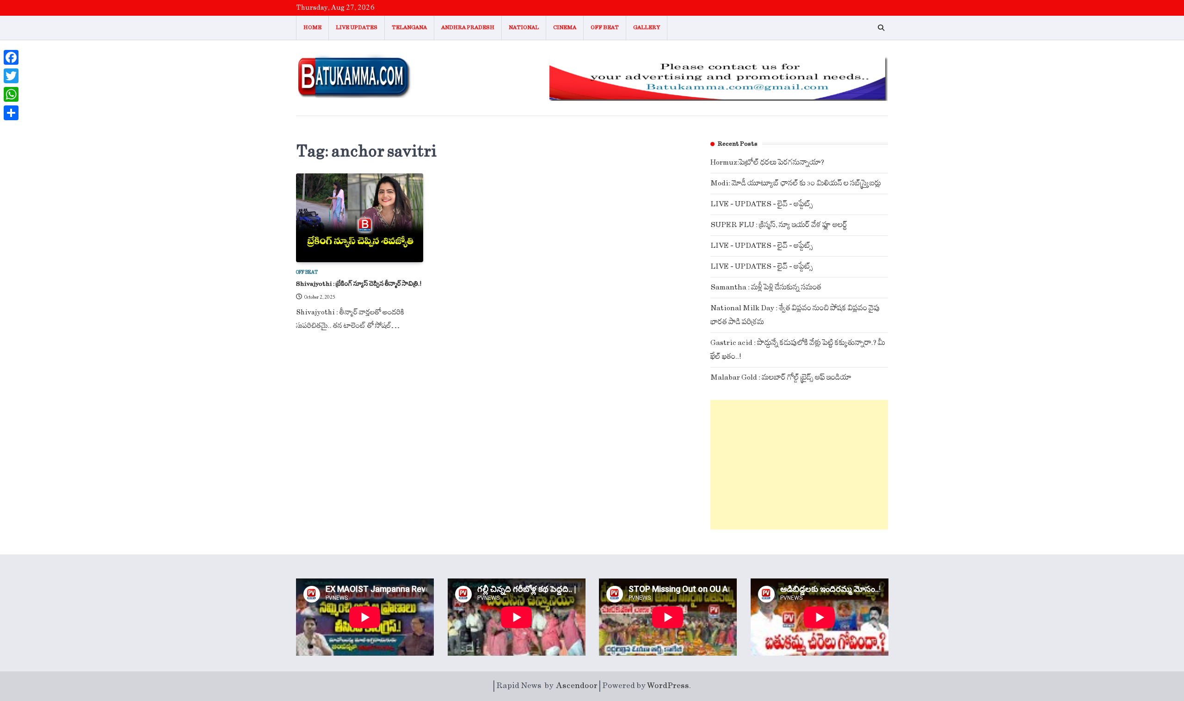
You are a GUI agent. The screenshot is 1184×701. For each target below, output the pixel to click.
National (524, 27)
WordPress (668, 685)
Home (312, 27)
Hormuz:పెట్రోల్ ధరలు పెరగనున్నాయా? (767, 162)
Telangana (409, 27)
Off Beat (605, 27)
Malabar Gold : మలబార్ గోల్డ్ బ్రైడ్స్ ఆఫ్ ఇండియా (780, 377)
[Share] (11, 113)
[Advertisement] (799, 464)
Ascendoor (577, 685)
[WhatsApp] (11, 94)
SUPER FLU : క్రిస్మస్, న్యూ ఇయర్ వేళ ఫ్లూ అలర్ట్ (778, 225)
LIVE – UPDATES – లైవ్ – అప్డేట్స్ (761, 204)
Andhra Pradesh (467, 27)
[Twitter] (11, 76)
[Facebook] (11, 57)
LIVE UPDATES (356, 27)
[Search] (881, 28)
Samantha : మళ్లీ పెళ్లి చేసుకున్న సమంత (765, 287)
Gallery (646, 27)
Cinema (564, 27)
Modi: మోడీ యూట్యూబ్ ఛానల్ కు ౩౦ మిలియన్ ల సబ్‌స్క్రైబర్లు (795, 183)
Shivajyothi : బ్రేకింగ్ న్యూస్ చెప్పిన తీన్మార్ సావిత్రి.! (359, 284)
